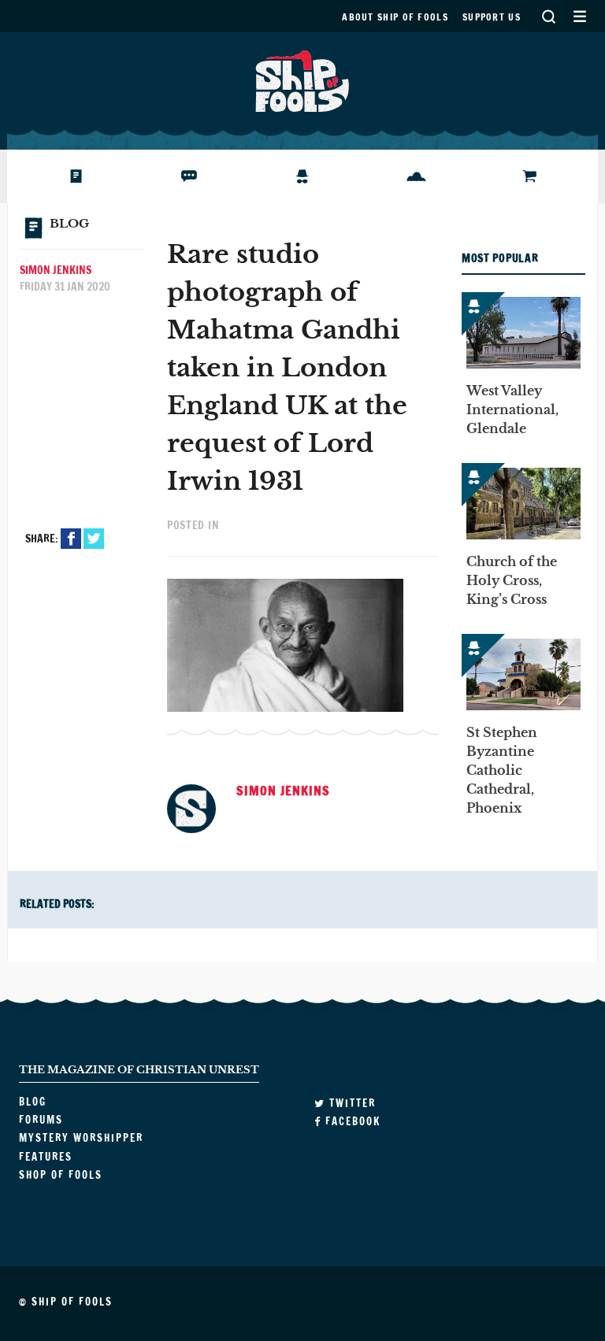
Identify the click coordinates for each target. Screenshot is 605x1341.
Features (410, 176)
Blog (57, 176)
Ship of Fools (302, 79)
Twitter (94, 538)
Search (548, 16)
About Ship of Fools (395, 17)
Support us (491, 17)
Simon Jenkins (55, 270)
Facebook (71, 538)
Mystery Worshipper (314, 176)
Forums (179, 176)
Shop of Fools (537, 176)
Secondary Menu (579, 16)
